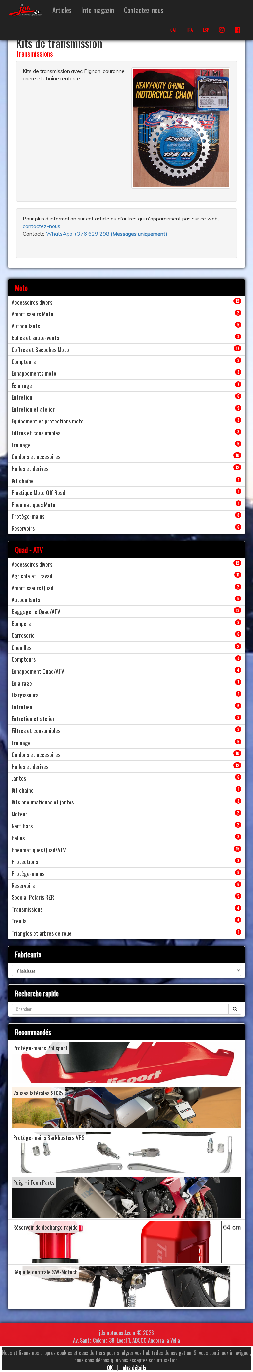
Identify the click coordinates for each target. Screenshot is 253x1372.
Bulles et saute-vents (35, 337)
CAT (173, 29)
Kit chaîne (23, 480)
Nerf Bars (22, 825)
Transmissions (34, 53)
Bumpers (21, 623)
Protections (25, 861)
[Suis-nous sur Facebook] (237, 30)
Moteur (19, 813)
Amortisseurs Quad (32, 587)
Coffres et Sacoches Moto (40, 349)
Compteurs (24, 361)
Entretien (22, 397)
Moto (21, 287)
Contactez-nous (143, 10)
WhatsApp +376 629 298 (78, 233)
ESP (206, 29)
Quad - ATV (29, 549)
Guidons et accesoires (36, 456)
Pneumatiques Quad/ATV (39, 849)
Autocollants (26, 325)
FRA (190, 29)
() (139, 233)
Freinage (21, 444)
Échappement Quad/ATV (38, 671)
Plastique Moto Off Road (38, 492)
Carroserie (23, 635)
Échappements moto (34, 373)
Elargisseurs (25, 694)
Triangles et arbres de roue (41, 933)
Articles (61, 10)
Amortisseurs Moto (32, 313)
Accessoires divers (32, 302)
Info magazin (97, 10)
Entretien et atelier (33, 409)
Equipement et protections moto (48, 421)
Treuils (19, 921)
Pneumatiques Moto (33, 504)
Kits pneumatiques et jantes (43, 802)
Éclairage (22, 385)
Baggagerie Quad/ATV (36, 611)
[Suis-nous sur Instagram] (222, 30)
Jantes (19, 778)
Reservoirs (23, 528)
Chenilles (21, 647)
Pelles (18, 837)
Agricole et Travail (32, 575)
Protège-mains (28, 516)
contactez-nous (41, 226)
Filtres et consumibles (36, 432)
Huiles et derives (30, 468)
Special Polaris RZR (33, 897)
